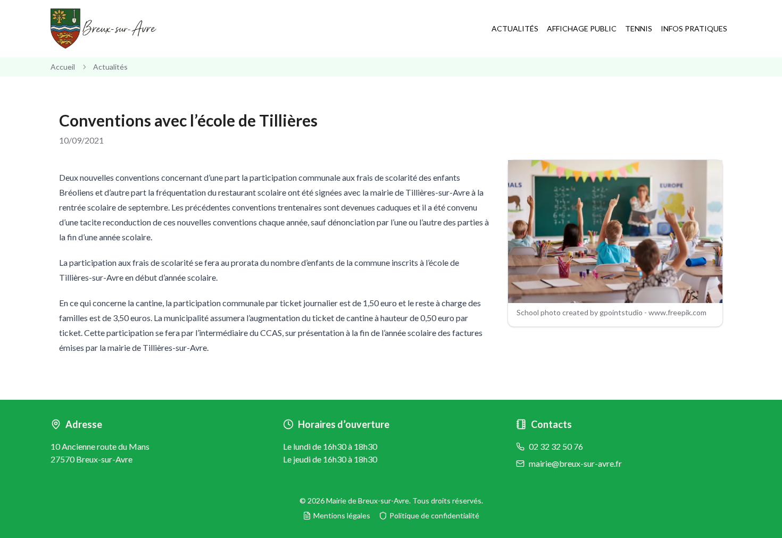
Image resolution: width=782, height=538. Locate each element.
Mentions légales (341, 515)
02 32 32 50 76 (556, 446)
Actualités (515, 28)
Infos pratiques (694, 28)
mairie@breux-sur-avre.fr (575, 463)
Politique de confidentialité (434, 515)
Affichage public (582, 28)
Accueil (63, 66)
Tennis (638, 28)
